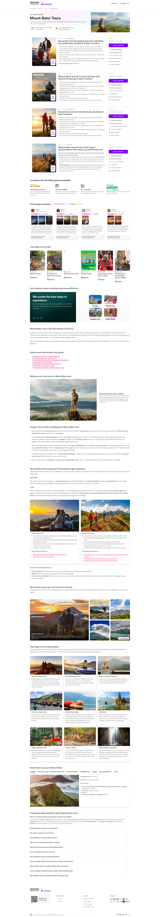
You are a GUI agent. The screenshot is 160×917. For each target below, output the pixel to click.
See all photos (124, 638)
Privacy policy (87, 901)
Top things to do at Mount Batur (42, 362)
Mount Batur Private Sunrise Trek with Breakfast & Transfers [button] (100, 560)
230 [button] (63, 73)
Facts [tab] (116, 772)
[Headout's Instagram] (120, 914)
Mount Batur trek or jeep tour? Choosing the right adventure (51, 360)
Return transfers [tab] (72, 772)
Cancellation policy (88, 907)
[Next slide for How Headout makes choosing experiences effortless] (41, 318)
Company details (88, 899)
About (40, 8)
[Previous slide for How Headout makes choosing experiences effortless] (34, 318)
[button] (34, 220)
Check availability (118, 46)
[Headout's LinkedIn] (117, 914)
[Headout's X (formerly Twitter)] (128, 914)
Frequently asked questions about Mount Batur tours (48, 368)
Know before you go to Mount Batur (43, 366)
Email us (60, 901)
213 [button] (63, 109)
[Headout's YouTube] (123, 914)
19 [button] (63, 144)
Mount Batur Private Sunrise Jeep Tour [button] (43, 556)
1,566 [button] (63, 38)
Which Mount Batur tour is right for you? (45, 358)
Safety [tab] (94, 772)
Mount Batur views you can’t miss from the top (46, 364)
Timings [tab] (32, 771)
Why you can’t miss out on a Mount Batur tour (46, 356)
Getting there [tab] (85, 772)
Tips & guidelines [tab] (105, 772)
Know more (33, 195)
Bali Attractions (54, 8)
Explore (34, 8)
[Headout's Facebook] (125, 914)
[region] (44, 51)
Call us (60, 899)
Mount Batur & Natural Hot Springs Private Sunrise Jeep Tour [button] (50, 554)
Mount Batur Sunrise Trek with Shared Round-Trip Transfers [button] (100, 558)
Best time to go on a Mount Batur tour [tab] (51, 772)
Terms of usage (87, 904)
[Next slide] (54, 51)
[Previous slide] (34, 51)
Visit (46, 8)
